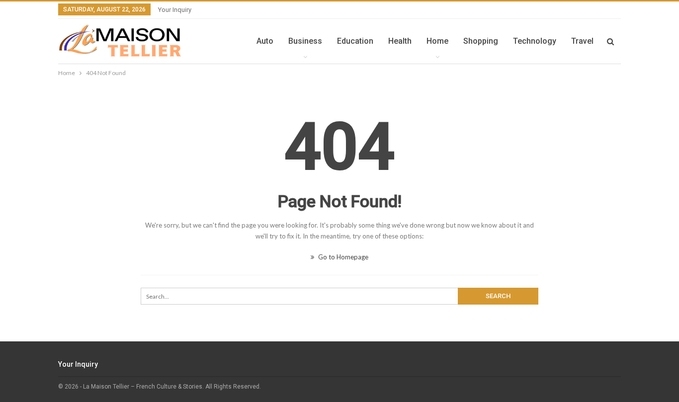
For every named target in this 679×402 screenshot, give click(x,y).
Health (400, 41)
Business (305, 41)
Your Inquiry (174, 9)
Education (355, 41)
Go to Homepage (342, 257)
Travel (582, 41)
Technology (534, 41)
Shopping (480, 41)
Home (437, 41)
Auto (264, 41)
